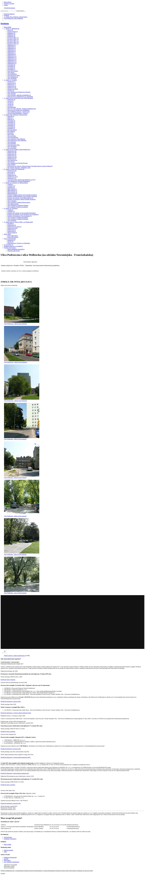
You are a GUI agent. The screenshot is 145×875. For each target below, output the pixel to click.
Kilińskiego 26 (11, 33)
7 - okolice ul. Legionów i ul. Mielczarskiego (16, 182)
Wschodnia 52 (11, 68)
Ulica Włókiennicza (12, 77)
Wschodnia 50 (11, 66)
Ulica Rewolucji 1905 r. (13, 75)
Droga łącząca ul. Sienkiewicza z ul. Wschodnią (20, 96)
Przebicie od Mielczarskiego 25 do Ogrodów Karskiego (22, 196)
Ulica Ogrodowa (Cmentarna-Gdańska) (17, 205)
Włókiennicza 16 (11, 62)
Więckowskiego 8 (12, 232)
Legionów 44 (11, 187)
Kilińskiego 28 (11, 34)
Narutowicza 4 (11, 81)
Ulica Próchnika (11, 143)
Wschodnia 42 (11, 127)
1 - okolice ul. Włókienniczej (11, 28)
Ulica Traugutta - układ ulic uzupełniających (19, 95)
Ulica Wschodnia (12, 78)
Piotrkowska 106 (11, 152)
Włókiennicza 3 (11, 46)
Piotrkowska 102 (11, 151)
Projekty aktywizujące (10, 247)
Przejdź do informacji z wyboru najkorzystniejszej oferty (16, 757)
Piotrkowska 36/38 (12, 228)
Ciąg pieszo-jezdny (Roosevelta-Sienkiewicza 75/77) (21, 179)
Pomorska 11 (10, 116)
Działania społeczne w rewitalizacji (13, 246)
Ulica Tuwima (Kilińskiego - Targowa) (17, 113)
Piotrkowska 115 (11, 154)
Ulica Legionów (11, 136)
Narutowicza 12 (11, 83)
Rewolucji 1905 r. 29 (13, 42)
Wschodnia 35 (11, 125)
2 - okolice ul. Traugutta (10, 80)
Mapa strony (7, 860)
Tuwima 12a (10, 90)
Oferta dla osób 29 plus (13, 250)
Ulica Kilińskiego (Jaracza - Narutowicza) (18, 111)
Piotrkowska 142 (11, 170)
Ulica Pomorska (11, 142)
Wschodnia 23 (11, 122)
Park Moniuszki (11, 107)
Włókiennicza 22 (11, 63)
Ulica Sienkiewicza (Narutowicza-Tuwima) (18, 92)
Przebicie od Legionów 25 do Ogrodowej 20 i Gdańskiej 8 (23, 214)
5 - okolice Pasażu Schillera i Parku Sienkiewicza (17, 149)
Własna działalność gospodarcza (16, 249)
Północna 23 (10, 119)
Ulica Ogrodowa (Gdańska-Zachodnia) (17, 219)
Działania (6, 15)
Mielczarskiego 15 (12, 190)
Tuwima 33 (10, 101)
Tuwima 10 (10, 241)
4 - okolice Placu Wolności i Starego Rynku (15, 17)
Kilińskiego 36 (11, 36)
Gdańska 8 (10, 210)
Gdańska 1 (10, 184)
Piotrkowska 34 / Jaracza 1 (14, 226)
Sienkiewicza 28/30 (12, 89)
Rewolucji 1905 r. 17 (13, 40)
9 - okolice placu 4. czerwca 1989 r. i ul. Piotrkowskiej (18, 222)
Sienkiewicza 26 (11, 87)
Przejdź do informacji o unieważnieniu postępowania (15, 773)
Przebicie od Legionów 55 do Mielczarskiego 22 (20, 198)
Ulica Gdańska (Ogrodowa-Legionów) (17, 207)
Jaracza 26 (10, 30)
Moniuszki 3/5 (11, 240)
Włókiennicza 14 (11, 59)
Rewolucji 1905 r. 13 (13, 37)
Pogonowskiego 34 (12, 31)
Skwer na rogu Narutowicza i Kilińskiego (18, 110)
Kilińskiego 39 (11, 99)
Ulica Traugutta (11, 93)
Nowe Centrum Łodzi (10, 238)
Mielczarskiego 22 (12, 192)
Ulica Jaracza (10, 72)
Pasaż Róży (10, 133)
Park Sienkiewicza (12, 160)
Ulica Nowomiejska (12, 137)
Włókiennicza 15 (11, 60)
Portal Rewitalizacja (9, 14)
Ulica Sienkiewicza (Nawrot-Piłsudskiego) (18, 181)
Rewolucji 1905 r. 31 (13, 43)
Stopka (6, 5)
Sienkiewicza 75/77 (12, 176)
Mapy (5, 851)
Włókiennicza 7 (11, 52)
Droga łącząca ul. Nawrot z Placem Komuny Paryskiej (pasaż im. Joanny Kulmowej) (30, 166)
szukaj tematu (20, 11)
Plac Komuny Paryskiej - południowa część (18, 167)
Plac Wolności (11, 131)
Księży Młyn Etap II (12, 237)
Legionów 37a (11, 185)
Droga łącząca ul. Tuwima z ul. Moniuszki (18, 243)
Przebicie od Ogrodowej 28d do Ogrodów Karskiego (21, 199)
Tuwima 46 (10, 104)
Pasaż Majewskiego (12, 71)
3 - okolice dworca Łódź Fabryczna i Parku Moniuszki (18, 98)
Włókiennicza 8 (11, 54)
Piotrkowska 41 (11, 229)
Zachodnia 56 (11, 128)
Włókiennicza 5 (11, 49)
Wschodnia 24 (11, 124)
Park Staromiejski (12, 130)
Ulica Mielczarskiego (13, 204)
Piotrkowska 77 (11, 84)
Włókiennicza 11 (11, 56)
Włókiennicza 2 (11, 45)
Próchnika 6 (10, 223)
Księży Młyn (7, 234)
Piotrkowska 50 (11, 231)
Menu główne (7, 2)
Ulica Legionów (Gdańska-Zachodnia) (17, 217)
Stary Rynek (10, 134)
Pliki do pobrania (8, 850)
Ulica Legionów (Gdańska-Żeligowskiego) (18, 202)
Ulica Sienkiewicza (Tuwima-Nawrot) (17, 163)
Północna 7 (10, 117)
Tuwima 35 (10, 102)
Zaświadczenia (8, 837)
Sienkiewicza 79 (11, 178)
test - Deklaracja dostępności (11, 862)
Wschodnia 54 (11, 69)
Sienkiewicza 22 (11, 86)
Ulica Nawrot (11, 161)
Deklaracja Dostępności (10, 857)
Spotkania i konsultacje (10, 838)
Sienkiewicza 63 (11, 158)
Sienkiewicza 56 (11, 175)
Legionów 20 (11, 211)
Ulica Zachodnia (11, 148)
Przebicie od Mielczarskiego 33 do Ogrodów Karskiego (22, 195)
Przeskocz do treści (9, 3)
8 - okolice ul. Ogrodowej (11, 208)
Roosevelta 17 (11, 173)
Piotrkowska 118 (11, 155)
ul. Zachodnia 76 (8, 244)
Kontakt (6, 859)
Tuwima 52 (10, 105)
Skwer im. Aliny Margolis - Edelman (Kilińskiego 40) (21, 108)
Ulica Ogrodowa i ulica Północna (16, 139)
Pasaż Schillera (11, 164)
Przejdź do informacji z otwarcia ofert (11, 701)
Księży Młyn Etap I (12, 235)
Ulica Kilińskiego (12, 74)
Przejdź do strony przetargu (8, 679)
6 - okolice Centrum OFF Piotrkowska (14, 169)
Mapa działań (7, 27)
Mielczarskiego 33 (12, 193)
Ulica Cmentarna (11, 201)
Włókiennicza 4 (11, 48)
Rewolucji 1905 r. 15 (13, 39)
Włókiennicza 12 (11, 57)
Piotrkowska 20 (11, 225)
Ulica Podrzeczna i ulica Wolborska (13, 18)
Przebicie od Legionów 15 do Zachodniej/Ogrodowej (21, 213)
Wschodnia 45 (11, 65)
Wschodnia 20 (11, 120)
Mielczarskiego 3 (11, 189)
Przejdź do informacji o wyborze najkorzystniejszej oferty (16, 713)
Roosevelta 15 (11, 172)
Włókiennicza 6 (11, 51)
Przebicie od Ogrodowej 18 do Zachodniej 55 (19, 216)
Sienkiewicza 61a (12, 157)
